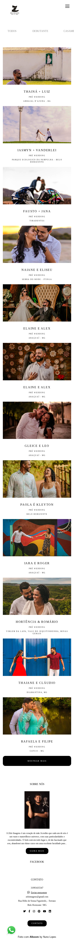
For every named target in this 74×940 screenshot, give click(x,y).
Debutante (40, 31)
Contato (37, 923)
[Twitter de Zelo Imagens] (24, 911)
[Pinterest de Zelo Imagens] (39, 911)
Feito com (37, 936)
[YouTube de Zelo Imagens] (44, 911)
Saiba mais (37, 851)
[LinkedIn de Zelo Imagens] (50, 911)
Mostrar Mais (37, 761)
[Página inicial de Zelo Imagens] (15, 10)
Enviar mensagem (39, 892)
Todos (12, 31)
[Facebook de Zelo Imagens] (29, 911)
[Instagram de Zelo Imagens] (34, 911)
